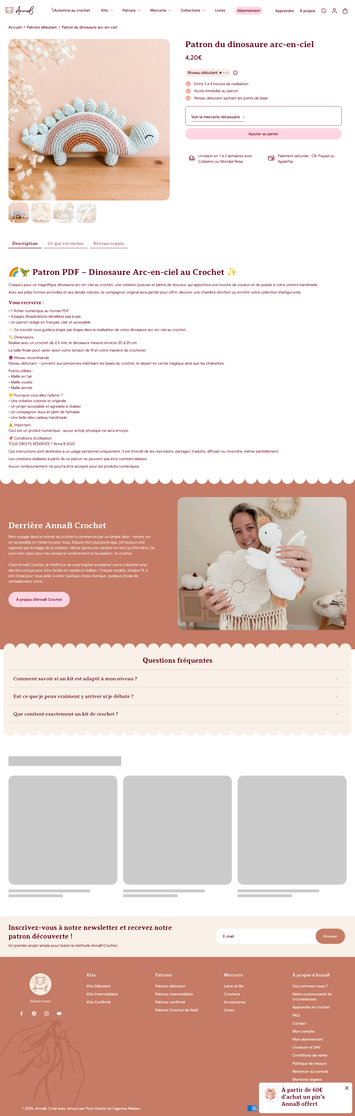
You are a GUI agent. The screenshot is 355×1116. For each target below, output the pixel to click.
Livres (229, 1010)
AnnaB (41, 1108)
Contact (299, 1023)
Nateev (134, 1108)
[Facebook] (21, 1013)
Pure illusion (96, 1108)
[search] (323, 10)
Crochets (232, 994)
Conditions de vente (309, 1055)
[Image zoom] (89, 119)
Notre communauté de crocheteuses (312, 996)
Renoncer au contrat (310, 1071)
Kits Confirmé (99, 1002)
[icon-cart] (345, 10)
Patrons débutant (42, 27)
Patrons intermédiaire (174, 994)
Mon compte (303, 1031)
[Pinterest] (34, 1013)
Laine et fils (234, 986)
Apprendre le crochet (311, 1007)
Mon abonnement (307, 1039)
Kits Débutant (99, 986)
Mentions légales (307, 1079)
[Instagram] (46, 1013)
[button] (263, 134)
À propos (307, 10)
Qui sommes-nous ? (310, 986)
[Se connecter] (334, 10)
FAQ (296, 1015)
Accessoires (235, 1002)
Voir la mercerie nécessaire (215, 117)
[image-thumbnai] (18, 212)
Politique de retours (309, 1063)
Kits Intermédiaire (102, 994)
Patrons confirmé (170, 1002)
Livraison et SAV (306, 1047)
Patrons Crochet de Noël (176, 1010)
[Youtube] (59, 1013)
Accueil (15, 27)
